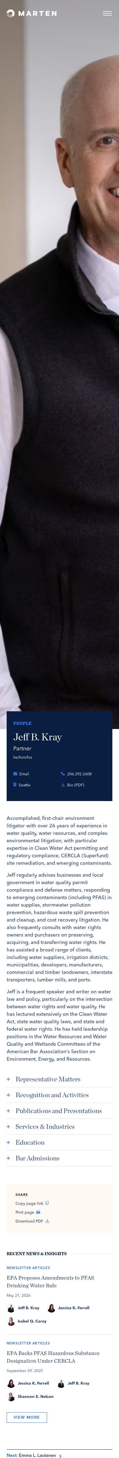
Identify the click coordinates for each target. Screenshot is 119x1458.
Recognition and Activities (52, 1095)
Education (30, 1142)
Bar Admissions (37, 1158)
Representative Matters (48, 1079)
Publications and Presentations (58, 1111)
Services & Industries (45, 1126)
